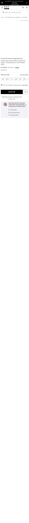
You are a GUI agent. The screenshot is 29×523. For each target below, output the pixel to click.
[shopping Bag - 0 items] (27, 8)
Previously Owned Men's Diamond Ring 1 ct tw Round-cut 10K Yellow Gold (13, 62)
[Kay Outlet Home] (6, 7)
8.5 (3, 79)
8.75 (7, 79)
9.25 (16, 79)
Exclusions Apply (4, 69)
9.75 (25, 79)
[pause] (2, 3)
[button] (27, 3)
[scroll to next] (28, 79)
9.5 (20, 79)
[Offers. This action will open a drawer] (23, 7)
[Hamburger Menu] (2, 7)
